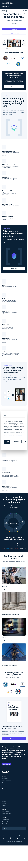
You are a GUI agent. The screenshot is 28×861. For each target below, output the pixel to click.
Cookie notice (9, 435)
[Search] (23, 11)
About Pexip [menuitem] (4, 799)
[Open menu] (26, 11)
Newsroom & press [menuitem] (6, 821)
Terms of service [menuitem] (10, 835)
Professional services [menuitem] (6, 780)
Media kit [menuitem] (4, 805)
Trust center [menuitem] (4, 778)
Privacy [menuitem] (18, 835)
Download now (14, 739)
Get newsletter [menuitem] (5, 819)
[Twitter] (24, 838)
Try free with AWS (14, 33)
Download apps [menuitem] (5, 811)
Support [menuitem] (4, 823)
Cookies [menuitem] (24, 835)
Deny (24, 441)
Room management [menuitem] (6, 782)
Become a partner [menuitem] (6, 791)
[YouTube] (17, 838)
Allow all (7, 442)
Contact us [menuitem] (4, 817)
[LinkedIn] (3, 838)
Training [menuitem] (4, 785)
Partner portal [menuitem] (5, 793)
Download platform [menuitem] (6, 813)
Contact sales (14, 29)
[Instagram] (10, 838)
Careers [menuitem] (4, 801)
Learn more (4, 6)
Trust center (14, 87)
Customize (16, 441)
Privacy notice (19, 435)
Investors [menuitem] (4, 803)
